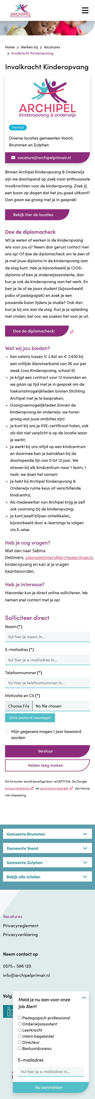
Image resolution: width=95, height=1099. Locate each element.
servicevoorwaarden (57, 788)
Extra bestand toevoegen (30, 717)
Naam (13, 626)
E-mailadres (19, 649)
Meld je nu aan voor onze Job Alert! (44, 1002)
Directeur (31, 1042)
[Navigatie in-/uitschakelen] (85, 10)
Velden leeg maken (45, 765)
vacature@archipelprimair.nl (43, 157)
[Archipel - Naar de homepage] (20, 11)
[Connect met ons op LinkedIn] (12, 1011)
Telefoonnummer (23, 672)
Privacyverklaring (20, 934)
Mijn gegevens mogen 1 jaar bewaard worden (46, 734)
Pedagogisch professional (46, 1017)
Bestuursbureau (36, 1048)
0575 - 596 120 (17, 966)
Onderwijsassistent (39, 1023)
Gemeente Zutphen (25, 862)
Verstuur (45, 751)
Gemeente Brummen (26, 834)
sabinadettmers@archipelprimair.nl (59, 557)
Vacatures (12, 916)
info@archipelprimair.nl (26, 975)
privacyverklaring (20, 788)
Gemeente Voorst (23, 848)
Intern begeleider (38, 1036)
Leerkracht (32, 1030)
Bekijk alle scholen (23, 876)
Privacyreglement (20, 925)
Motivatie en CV (22, 695)
